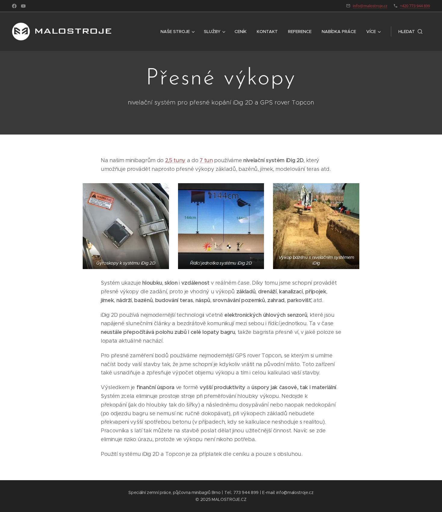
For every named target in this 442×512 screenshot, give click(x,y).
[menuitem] (177, 31)
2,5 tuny (175, 160)
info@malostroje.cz (370, 5)
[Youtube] (23, 6)
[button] (410, 31)
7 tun (206, 160)
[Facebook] (14, 6)
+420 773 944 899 (415, 5)
